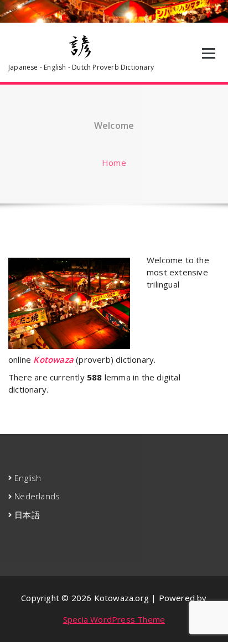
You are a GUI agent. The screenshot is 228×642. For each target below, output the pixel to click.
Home (114, 162)
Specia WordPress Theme (114, 619)
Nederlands (37, 496)
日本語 (27, 514)
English (27, 477)
